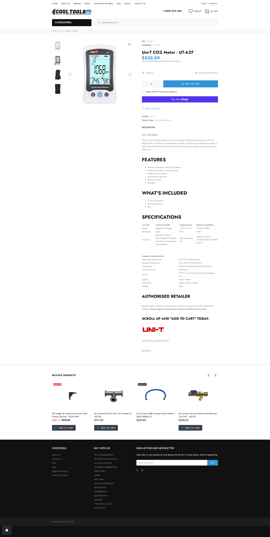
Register (213, 3)
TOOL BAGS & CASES (103, 504)
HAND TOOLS (99, 471)
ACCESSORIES (100, 508)
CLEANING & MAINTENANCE (106, 467)
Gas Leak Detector (163, 120)
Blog (54, 467)
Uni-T (152, 116)
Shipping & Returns (60, 471)
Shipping (156, 61)
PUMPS (97, 475)
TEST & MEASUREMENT (104, 455)
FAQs (54, 463)
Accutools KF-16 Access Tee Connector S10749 (112, 415)
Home (54, 31)
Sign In (204, 3)
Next (129, 74)
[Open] (7, 530)
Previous (70, 74)
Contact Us (56, 459)
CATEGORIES (63, 22)
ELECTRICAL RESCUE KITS (104, 483)
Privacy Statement (60, 475)
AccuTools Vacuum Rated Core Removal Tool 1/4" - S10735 (198, 415)
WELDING (98, 500)
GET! (212, 463)
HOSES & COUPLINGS (103, 463)
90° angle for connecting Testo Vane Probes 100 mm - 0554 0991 (69, 415)
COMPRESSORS (100, 491)
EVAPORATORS (100, 495)
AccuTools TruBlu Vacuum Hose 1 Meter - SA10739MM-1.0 (156, 415)
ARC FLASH (99, 479)
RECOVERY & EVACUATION (105, 459)
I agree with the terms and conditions (161, 91)
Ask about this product (208, 73)
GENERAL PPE (100, 487)
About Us (56, 455)
